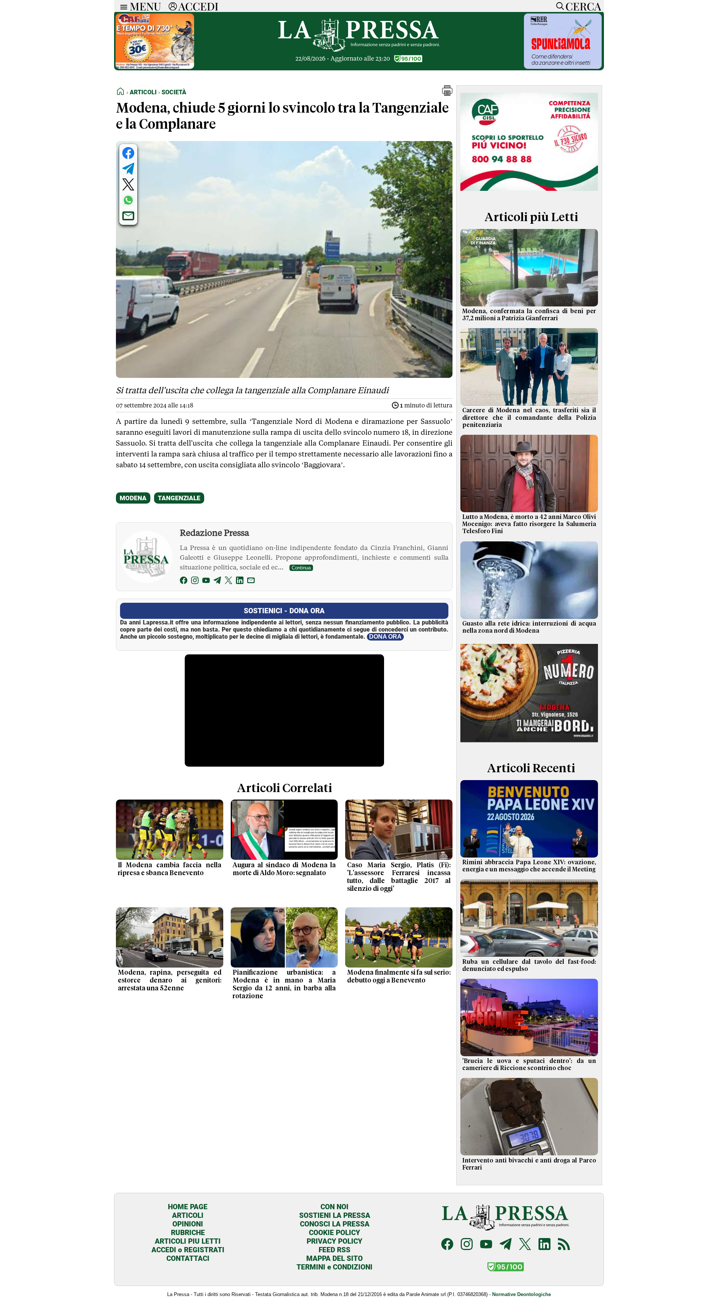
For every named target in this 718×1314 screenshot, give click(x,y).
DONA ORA (385, 636)
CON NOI (334, 1207)
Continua (301, 568)
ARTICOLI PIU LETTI (188, 1241)
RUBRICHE (188, 1232)
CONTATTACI (187, 1258)
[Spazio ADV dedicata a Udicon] (155, 66)
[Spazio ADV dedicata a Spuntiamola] (563, 66)
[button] (447, 93)
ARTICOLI (187, 1215)
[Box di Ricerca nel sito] (558, 6)
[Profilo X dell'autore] (228, 581)
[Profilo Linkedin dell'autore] (239, 581)
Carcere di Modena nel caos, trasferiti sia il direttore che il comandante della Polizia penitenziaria (529, 417)
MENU (145, 5)
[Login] (173, 5)
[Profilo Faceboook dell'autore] (183, 581)
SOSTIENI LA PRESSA (334, 1215)
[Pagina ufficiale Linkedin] (544, 1245)
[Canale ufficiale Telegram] (506, 1245)
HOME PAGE (188, 1207)
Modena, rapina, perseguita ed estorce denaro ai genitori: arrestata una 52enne (169, 980)
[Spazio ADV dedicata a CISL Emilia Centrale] (529, 192)
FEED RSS (334, 1250)
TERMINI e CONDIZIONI (334, 1267)
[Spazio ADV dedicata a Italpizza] (529, 743)
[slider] (276, 760)
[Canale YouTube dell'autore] (206, 581)
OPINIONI (187, 1224)
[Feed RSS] (564, 1245)
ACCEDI (198, 5)
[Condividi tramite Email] (128, 216)
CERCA (583, 5)
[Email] (251, 581)
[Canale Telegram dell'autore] (217, 581)
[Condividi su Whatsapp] (128, 200)
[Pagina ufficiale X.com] (525, 1245)
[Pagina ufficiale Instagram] (467, 1245)
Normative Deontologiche (521, 1294)
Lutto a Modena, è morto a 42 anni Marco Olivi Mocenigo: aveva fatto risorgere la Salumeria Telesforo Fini (529, 524)
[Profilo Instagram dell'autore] (195, 581)
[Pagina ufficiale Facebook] (447, 1245)
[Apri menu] (122, 6)
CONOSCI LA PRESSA (334, 1224)
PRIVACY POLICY (334, 1241)
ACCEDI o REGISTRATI (187, 1250)
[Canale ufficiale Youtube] (486, 1245)
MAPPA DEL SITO (334, 1258)
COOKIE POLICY (334, 1232)
